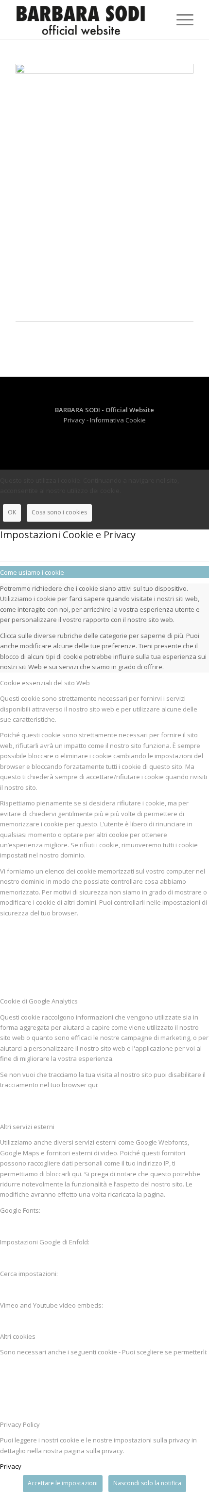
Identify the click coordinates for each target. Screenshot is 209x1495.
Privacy (75, 420)
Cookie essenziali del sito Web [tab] (45, 682)
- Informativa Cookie (116, 420)
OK (12, 512)
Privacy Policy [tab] (20, 1424)
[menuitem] (180, 19)
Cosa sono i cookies (59, 512)
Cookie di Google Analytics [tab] (39, 1001)
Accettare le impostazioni (63, 1483)
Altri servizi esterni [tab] (27, 1126)
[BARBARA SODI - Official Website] (86, 19)
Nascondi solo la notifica (147, 1483)
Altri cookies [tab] (17, 1336)
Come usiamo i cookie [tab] (32, 572)
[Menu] (180, 19)
